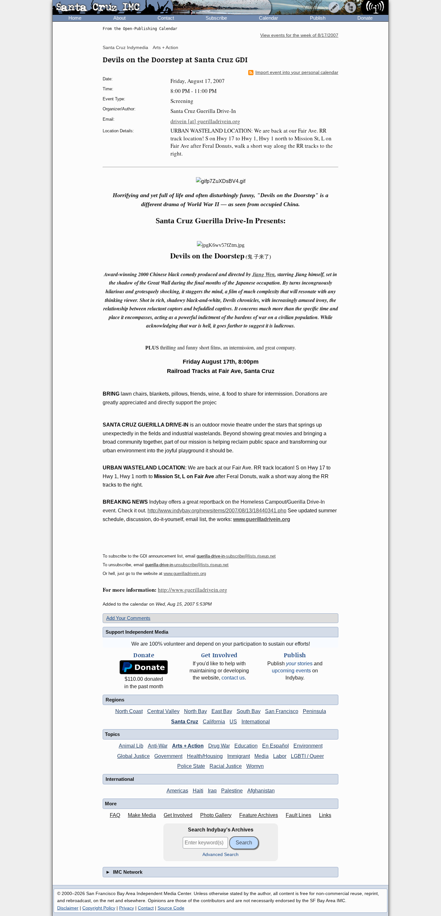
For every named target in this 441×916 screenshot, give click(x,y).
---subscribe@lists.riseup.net (236, 556)
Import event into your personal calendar (296, 72)
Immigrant (238, 756)
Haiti (198, 790)
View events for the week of (299, 35)
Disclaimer (67, 908)
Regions (115, 699)
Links (325, 815)
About (119, 18)
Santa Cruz (184, 721)
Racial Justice (226, 766)
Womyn (255, 766)
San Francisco (281, 711)
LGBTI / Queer (307, 756)
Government (168, 756)
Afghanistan (261, 790)
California (214, 721)
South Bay (249, 711)
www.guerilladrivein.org (261, 519)
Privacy (126, 908)
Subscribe (216, 18)
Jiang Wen (263, 274)
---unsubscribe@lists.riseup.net (187, 564)
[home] (113, 7)
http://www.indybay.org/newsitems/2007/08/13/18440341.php (217, 510)
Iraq (212, 790)
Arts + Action (165, 47)
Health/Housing (205, 756)
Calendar (268, 18)
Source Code (171, 908)
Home (74, 18)
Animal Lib (131, 746)
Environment (308, 746)
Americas (177, 790)
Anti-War (158, 746)
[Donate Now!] (144, 667)
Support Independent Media (137, 632)
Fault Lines (298, 815)
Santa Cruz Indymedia (125, 47)
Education (246, 746)
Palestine (232, 790)
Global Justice (133, 756)
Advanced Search (220, 854)
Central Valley (163, 711)
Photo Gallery (215, 815)
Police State (191, 766)
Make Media (142, 815)
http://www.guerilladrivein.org (192, 589)
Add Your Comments (128, 618)
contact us (233, 677)
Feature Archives (258, 815)
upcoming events (291, 670)
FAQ (115, 815)
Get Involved (178, 815)
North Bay (195, 711)
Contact (166, 18)
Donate (365, 18)
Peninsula (314, 711)
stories (299, 663)
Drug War (219, 746)
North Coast (129, 711)
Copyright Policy (98, 908)
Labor (279, 756)
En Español (275, 746)
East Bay (221, 711)
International (255, 721)
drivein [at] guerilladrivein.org (205, 121)
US (233, 721)
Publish (317, 18)
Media (261, 756)
